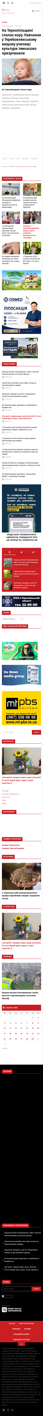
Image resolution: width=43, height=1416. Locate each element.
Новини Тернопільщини (13, 848)
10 (5, 1028)
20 (21, 1034)
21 (27, 1034)
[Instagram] (8, 3)
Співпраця (16, 1329)
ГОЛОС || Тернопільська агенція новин (23, 166)
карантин (25, 158)
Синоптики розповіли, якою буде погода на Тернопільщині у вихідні (19, 384)
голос (12, 158)
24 (5, 1039)
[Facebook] (4, 3)
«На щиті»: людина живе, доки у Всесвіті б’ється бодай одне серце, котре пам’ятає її (21, 417)
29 (33, 1039)
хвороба (34, 158)
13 (21, 1028)
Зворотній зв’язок (26, 1323)
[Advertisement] (21, 1098)
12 (16, 1028)
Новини (4, 22)
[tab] (10, 552)
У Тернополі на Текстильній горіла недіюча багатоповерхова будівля (18, 439)
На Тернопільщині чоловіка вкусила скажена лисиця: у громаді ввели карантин (30, 202)
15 (33, 1028)
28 (27, 1039)
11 (10, 1028)
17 (4, 1034)
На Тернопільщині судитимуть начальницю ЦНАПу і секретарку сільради (19, 475)
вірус (4, 158)
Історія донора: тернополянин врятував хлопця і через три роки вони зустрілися (10, 230)
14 (27, 1028)
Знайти (36, 732)
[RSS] (12, 3)
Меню (37, 11)
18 (10, 1034)
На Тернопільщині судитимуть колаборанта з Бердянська (19, 406)
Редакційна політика (21, 1339)
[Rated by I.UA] (21, 1297)
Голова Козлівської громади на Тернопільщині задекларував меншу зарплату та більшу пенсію (21, 464)
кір (18, 158)
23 (38, 1034)
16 (38, 1028)
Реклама (27, 1329)
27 (21, 1039)
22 (33, 1034)
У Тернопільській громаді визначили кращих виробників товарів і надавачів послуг (19, 428)
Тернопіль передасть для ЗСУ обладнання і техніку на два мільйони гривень (19, 395)
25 (10, 1039)
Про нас (12, 1323)
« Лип (4, 1048)
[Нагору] (21, 1344)
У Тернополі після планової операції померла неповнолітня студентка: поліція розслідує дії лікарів (20, 452)
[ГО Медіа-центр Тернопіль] (21, 1308)
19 (16, 1034)
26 (16, 1039)
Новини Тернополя (11, 845)
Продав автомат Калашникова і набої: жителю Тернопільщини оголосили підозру (20, 373)
